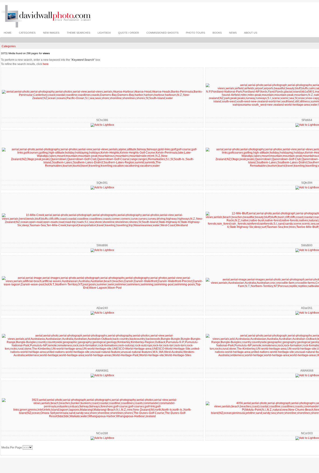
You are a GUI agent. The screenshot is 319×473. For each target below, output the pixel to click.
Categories (9, 46)
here (46, 64)
